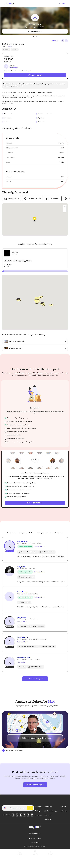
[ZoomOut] (64, 210)
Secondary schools (34, 198)
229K (37, 299)
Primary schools (13, 198)
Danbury (9, 46)
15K (43, 304)
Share (54, 40)
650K (37, 302)
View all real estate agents (34, 679)
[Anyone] (9, 3)
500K (19, 299)
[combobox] (6, 808)
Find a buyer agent (33, 502)
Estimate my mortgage (34, 784)
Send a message (36, 75)
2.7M (51, 305)
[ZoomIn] (64, 206)
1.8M (40, 297)
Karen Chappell (13, 67)
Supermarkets (54, 198)
